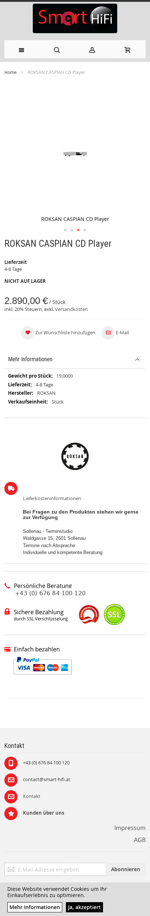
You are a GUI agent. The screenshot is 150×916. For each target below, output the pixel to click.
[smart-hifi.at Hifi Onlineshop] (75, 19)
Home (10, 72)
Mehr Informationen (30, 359)
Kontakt (31, 796)
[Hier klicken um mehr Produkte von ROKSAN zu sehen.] (75, 456)
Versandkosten (71, 309)
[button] (65, 230)
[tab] (75, 359)
